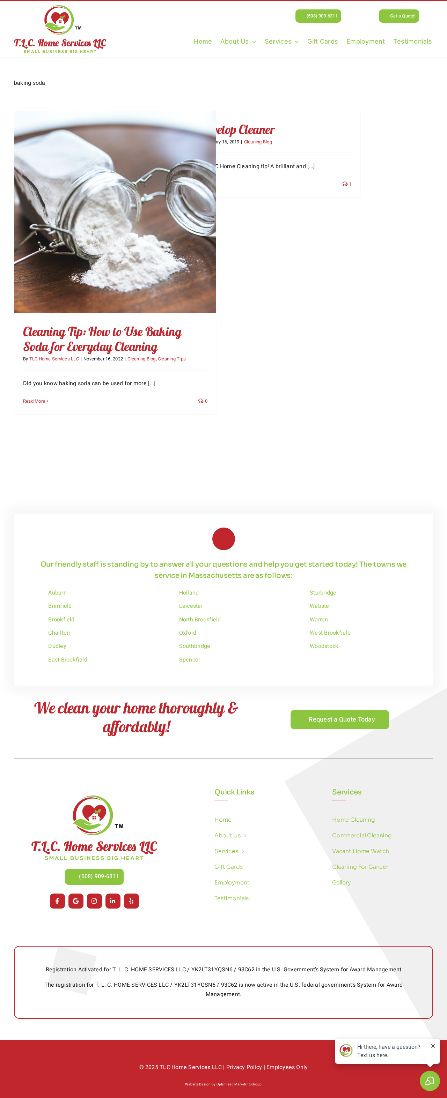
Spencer (189, 660)
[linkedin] (112, 901)
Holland (189, 593)
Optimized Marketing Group (239, 1084)
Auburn (57, 593)
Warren (319, 619)
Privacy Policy (244, 1067)
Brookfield (61, 619)
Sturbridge (323, 593)
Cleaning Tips (172, 359)
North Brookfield (200, 619)
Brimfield (60, 606)
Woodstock (324, 646)
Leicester (191, 606)
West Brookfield (330, 633)
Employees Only (287, 1067)
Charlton (59, 633)
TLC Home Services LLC (54, 359)
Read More (34, 401)
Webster (320, 606)
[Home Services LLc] (94, 798)
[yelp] (131, 901)
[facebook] (57, 901)
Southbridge (195, 646)
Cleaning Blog (141, 359)
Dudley (57, 646)
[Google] (75, 901)
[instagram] (94, 901)
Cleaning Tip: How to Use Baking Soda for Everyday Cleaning (102, 338)
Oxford (187, 633)
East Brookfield (67, 660)
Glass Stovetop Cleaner (221, 129)
